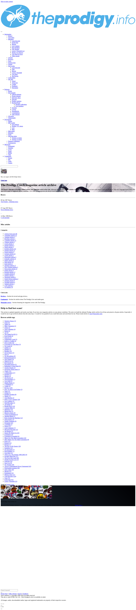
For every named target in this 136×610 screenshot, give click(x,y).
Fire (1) (6, 354)
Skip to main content (7, 1)
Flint (13, 69)
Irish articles (8, 262)
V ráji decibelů (5, 217)
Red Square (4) (8, 363)
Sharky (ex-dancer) (17, 52)
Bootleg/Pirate (16, 103)
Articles (10, 57)
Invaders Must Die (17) (11, 456)
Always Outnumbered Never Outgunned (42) (17, 466)
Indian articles (9, 260)
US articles (8, 287)
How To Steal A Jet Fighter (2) (13, 389)
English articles (10, 249)
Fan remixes (15, 124)
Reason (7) (7, 444)
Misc (13, 129)
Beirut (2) (7, 331)
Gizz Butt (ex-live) (17, 54)
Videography (12, 118)
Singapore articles (10, 277)
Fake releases (16, 114)
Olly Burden (15, 49)
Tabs (9, 154)
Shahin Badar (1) (9, 383)
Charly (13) (7, 371)
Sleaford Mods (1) (9, 416)
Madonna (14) (8, 409)
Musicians (7, 144)
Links (9, 161)
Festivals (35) (8, 461)
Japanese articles (10, 265)
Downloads (7, 119)
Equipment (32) (9, 473)
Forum (10, 158)
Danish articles (9, 245)
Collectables (11, 78)
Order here (4, 180)
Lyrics (10, 149)
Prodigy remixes (16, 101)
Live (13, 128)
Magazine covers (6, 302)
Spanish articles (9, 280)
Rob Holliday (16, 47)
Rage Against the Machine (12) (13, 418)
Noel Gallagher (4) (9, 329)
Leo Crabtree (16, 46)
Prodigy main (10, 484)
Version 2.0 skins (17, 139)
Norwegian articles (10, 269)
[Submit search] (1, 592)
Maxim (14, 44)
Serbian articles (9, 275)
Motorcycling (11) (9, 475)
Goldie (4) (7, 386)
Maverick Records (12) (11, 429)
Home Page (4, 593)
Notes (10, 151)
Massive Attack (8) (9, 413)
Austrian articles (9, 237)
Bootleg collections (21, 104)
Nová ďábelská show (7, 210)
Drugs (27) (7, 426)
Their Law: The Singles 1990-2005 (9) (15, 454)
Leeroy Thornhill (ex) (18, 51)
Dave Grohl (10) (9, 343)
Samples (10, 148)
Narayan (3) (7, 338)
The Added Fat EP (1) (10, 334)
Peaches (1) (7, 374)
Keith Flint (15, 42)
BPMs (10, 153)
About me (15, 83)
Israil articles (8, 264)
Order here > (79, 505)
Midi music (11, 131)
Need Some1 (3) (9, 419)
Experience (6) (8, 434)
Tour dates (11, 37)
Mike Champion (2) (10, 326)
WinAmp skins (12, 136)
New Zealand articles (11, 267)
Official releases (16, 94)
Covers (14, 109)
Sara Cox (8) (8, 463)
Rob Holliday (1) (9, 451)
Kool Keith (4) (8, 336)
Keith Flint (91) (9, 480)
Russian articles (9, 272)
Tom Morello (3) (9, 398)
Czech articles (9, 244)
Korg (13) (7, 441)
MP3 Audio (11, 123)
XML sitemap (13, 593)
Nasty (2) (7, 391)
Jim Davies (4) (8, 378)
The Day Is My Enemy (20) (12, 446)
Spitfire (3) (7, 348)
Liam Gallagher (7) (10, 428)
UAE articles (8, 285)
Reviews (10, 59)
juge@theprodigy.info (95, 314)
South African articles (11, 279)
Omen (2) (7, 327)
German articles (9, 254)
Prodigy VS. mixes (17, 126)
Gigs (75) (7, 478)
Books (10, 91)
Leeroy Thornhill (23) (10, 481)
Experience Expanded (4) (11, 436)
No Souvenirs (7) (9, 449)
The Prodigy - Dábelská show (9, 202)
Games (10, 163)
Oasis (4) (7, 322)
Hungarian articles (10, 257)
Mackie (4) (7, 376)
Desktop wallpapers (14, 141)
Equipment (11, 146)
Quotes (10, 64)
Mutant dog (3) (8, 411)
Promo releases (16, 96)
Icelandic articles (10, 259)
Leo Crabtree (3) (9, 401)
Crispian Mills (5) (9, 408)
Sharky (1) (7, 396)
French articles (9, 252)
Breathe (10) (8, 351)
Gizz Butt (14, 74)
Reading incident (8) (10, 394)
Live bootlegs (19, 106)
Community (7, 156)
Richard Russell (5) (10, 358)
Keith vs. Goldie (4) (10, 341)
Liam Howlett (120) (10, 476)
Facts (9, 61)
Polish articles (9, 270)
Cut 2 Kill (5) (8, 381)
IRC (9, 159)
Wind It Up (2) (8, 361)
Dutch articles (9, 247)
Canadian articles (10, 240)
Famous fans (12, 62)
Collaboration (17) (9, 373)
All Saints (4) (8, 404)
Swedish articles (9, 282)
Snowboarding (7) (9, 379)
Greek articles (9, 255)
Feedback (14, 86)
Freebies (14, 108)
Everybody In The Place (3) (12, 344)
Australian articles (10, 235)
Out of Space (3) (9, 353)
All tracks (11, 116)
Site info (10, 79)
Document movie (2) (10, 364)
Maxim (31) (7, 471)
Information (7, 34)
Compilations (16, 113)
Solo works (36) (9, 469)
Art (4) (6, 332)
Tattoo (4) (7, 324)
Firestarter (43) (8, 423)
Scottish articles (9, 274)
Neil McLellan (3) (9, 403)
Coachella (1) (8, 424)
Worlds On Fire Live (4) (11, 459)
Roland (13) (7, 443)
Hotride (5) (7, 349)
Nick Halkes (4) (9, 359)
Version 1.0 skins (17, 138)
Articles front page (10, 234)
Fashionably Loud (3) (10, 339)
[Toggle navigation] (1, 31)
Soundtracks (15, 111)
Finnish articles (9, 250)
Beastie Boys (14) (9, 406)
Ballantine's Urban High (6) (12, 366)
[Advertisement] (56, 535)
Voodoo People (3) (9, 368)
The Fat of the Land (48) (11, 458)
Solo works (11, 66)
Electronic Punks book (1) (12, 369)
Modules (10, 133)
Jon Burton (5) (8, 431)
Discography (12, 93)
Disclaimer (15, 88)
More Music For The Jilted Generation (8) (16, 439)
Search (20, 593)
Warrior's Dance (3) (10, 321)
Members (11, 39)
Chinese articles (9, 242)
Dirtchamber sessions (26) (12, 468)
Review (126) (8, 388)
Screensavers (12, 143)
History (10, 36)
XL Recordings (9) (9, 356)
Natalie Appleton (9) (10, 421)
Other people (15, 56)
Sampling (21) (8, 448)
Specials (14, 99)
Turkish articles (9, 284)
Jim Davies (15, 76)
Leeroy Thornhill (17, 73)
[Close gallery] (1, 605)
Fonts (9, 134)
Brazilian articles (9, 239)
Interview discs (16, 98)
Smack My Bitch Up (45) (11, 433)
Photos (10, 121)
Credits (14, 84)
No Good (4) (8, 346)
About (14, 81)
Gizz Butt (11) (8, 453)
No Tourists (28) (9, 464)
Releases (7, 89)
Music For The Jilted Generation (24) (15, 438)
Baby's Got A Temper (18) (12, 399)
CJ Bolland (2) (8, 384)
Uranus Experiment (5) (11, 414)
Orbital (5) (7, 393)
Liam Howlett (16, 41)
